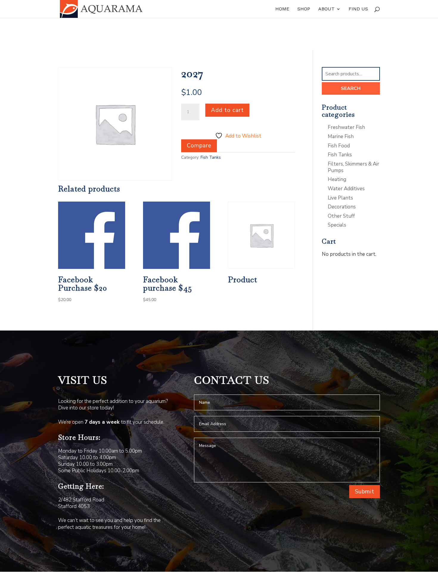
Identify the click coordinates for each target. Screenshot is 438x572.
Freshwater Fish (346, 127)
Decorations (342, 206)
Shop (303, 9)
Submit (364, 491)
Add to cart (227, 110)
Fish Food (339, 145)
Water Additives (346, 188)
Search (351, 88)
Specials (337, 225)
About (326, 9)
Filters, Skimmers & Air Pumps (353, 167)
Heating (337, 179)
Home (282, 9)
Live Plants (340, 197)
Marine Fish (341, 136)
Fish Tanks (211, 157)
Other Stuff (341, 216)
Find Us (358, 9)
